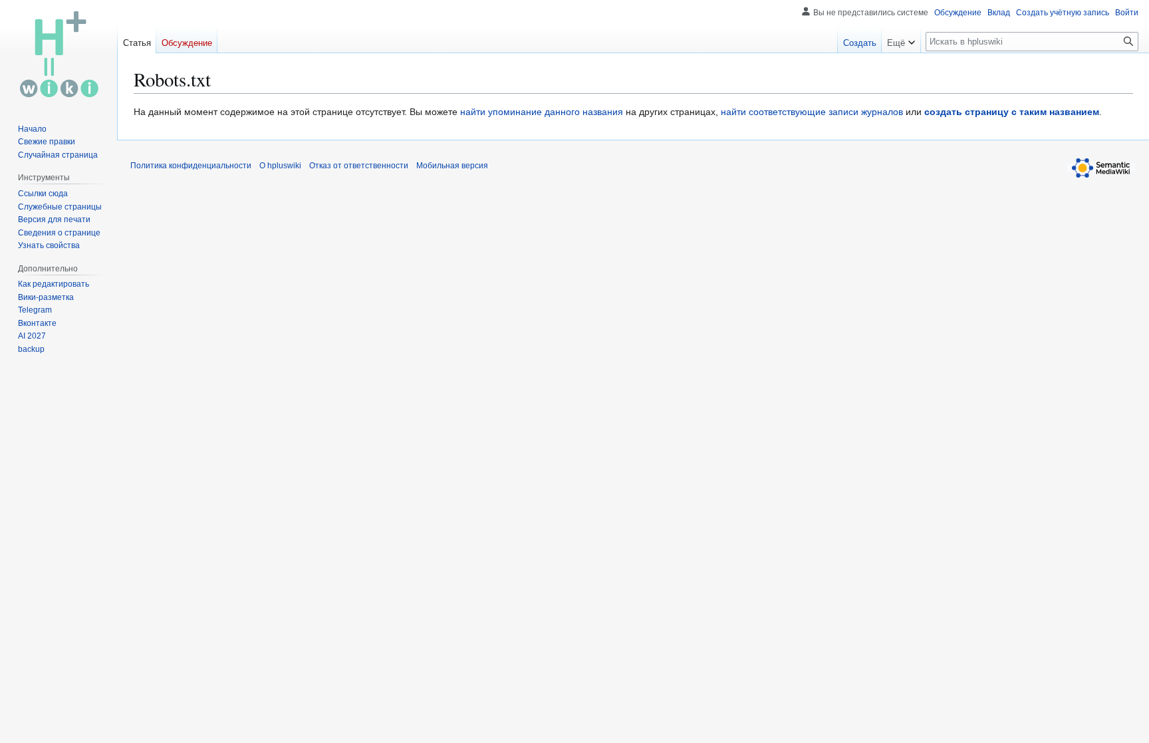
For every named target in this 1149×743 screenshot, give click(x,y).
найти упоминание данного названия (541, 111)
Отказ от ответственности (358, 165)
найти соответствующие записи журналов (812, 111)
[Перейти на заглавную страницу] (58, 53)
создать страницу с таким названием (1011, 111)
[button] (901, 40)
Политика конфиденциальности (190, 165)
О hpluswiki (280, 165)
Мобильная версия (452, 165)
